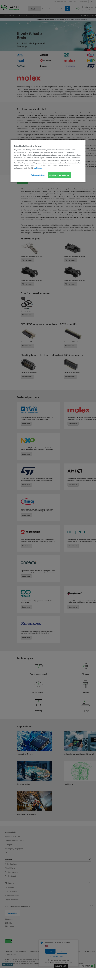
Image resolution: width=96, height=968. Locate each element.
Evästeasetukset (38, 175)
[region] (48, 161)
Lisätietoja (38, 168)
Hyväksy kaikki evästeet (59, 175)
